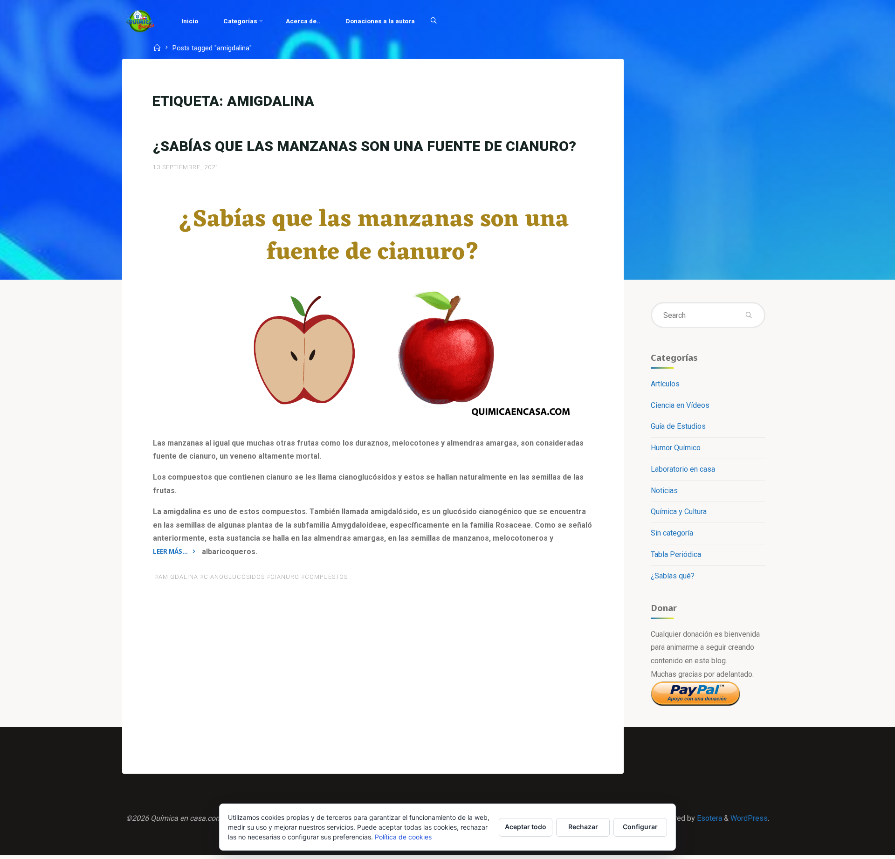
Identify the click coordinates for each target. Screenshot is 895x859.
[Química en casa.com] (140, 20)
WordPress (749, 818)
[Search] (433, 21)
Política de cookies (403, 837)
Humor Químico (676, 447)
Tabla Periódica (676, 554)
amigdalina (178, 576)
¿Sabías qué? (673, 575)
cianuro (284, 576)
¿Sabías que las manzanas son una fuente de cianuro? (364, 146)
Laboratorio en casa (683, 469)
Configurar (640, 827)
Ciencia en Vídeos (680, 405)
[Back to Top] (859, 846)
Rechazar (583, 827)
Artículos (665, 383)
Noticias (664, 490)
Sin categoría (672, 533)
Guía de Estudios (678, 426)
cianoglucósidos (234, 576)
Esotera (708, 818)
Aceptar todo (525, 827)
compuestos (326, 576)
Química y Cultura (679, 511)
